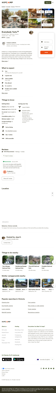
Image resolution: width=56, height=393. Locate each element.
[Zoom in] (52, 193)
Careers (4, 337)
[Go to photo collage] (15, 18)
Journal (4, 335)
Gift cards (4, 330)
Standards (17, 342)
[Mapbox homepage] (5, 222)
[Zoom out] (52, 195)
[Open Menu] (52, 2)
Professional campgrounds (18, 336)
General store (5, 332)
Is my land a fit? (19, 332)
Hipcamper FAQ (6, 342)
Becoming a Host (19, 330)
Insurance (17, 339)
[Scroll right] (53, 262)
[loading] (46, 52)
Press (3, 340)
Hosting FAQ (18, 344)
